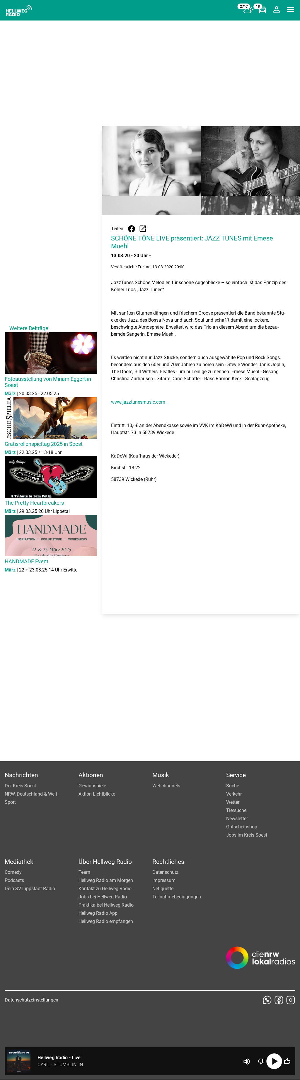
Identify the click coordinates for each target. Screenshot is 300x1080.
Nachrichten (21, 775)
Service (236, 775)
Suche (232, 786)
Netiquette (162, 888)
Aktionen (91, 775)
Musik (160, 775)
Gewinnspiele (92, 786)
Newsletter (237, 818)
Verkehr (234, 794)
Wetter (232, 802)
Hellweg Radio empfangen (106, 921)
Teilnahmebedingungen (176, 897)
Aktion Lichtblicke (97, 794)
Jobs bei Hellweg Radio (103, 897)
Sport (10, 802)
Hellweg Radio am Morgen (106, 880)
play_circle (274, 1061)
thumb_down (261, 1061)
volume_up (247, 1061)
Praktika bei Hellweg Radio (106, 905)
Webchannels (166, 786)
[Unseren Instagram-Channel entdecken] (290, 1000)
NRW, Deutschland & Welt (31, 794)
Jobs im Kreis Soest (246, 835)
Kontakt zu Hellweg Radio (105, 888)
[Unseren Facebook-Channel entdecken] (279, 1000)
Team (84, 872)
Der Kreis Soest (20, 786)
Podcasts (14, 880)
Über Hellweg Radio (105, 861)
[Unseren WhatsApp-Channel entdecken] (267, 1000)
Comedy (13, 872)
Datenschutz (165, 872)
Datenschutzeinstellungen (31, 1000)
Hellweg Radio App (98, 913)
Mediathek (19, 861)
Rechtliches (168, 861)
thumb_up (287, 1061)
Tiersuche (236, 810)
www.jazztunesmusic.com (138, 402)
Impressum (163, 880)
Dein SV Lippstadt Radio (30, 888)
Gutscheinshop (241, 827)
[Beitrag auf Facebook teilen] (131, 228)
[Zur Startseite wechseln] (19, 10)
